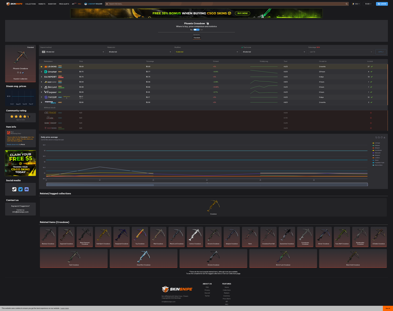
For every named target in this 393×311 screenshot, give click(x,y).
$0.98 (81, 87)
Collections (227, 290)
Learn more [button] (64, 308)
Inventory (227, 296)
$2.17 (81, 97)
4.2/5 (286, 123)
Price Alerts (227, 299)
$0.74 (81, 77)
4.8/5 (286, 82)
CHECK (387, 113)
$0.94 (81, 82)
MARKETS (42, 4)
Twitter (207, 296)
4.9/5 (286, 77)
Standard (197, 37)
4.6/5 (286, 66)
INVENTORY (52, 4)
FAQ (207, 287)
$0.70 (81, 72)
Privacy (207, 290)
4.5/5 (286, 72)
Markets (226, 293)
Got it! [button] (388, 308)
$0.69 (81, 66)
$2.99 (81, 102)
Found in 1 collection (20, 79)
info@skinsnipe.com (20, 212)
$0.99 (81, 92)
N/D (80, 113)
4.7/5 (285, 118)
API (73, 4)
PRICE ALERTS (64, 4)
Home (227, 287)
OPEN (387, 67)
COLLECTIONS (30, 4)
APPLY (381, 52)
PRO (79, 4)
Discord (207, 293)
